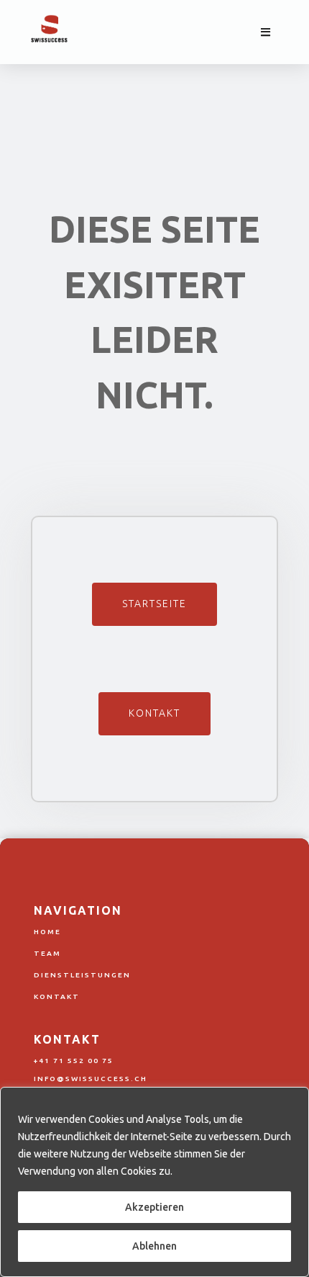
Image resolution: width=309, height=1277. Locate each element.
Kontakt (154, 713)
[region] (154, 1182)
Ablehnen (154, 1246)
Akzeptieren (154, 1207)
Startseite (154, 603)
